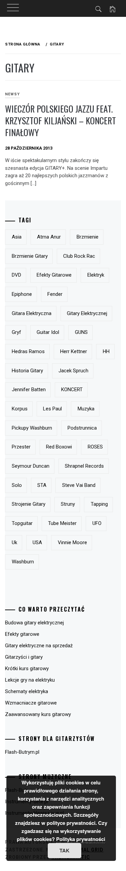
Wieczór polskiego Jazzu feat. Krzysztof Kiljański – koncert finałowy (60, 120)
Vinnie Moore (72, 542)
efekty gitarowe (54, 275)
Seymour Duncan (30, 466)
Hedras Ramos (28, 351)
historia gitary (27, 371)
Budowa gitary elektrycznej (34, 623)
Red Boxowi (59, 447)
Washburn (23, 562)
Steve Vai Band (78, 485)
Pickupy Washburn (32, 428)
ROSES (95, 447)
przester (21, 447)
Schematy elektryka (26, 691)
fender (54, 294)
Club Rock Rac (79, 256)
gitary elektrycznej (87, 313)
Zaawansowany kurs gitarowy (38, 714)
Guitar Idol (48, 332)
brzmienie (87, 237)
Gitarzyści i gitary (24, 657)
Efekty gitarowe (22, 634)
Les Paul (52, 409)
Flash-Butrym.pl (22, 752)
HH (106, 351)
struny (68, 504)
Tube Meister (62, 523)
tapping (99, 504)
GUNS (81, 332)
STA (41, 485)
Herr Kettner (73, 351)
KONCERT (72, 389)
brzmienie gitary (30, 256)
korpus (20, 409)
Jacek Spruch (73, 371)
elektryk (95, 275)
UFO (96, 523)
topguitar (22, 523)
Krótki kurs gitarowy (27, 668)
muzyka (86, 409)
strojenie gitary (28, 504)
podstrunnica (82, 428)
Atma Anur (49, 237)
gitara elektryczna (31, 313)
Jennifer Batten (29, 389)
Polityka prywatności (80, 839)
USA (37, 542)
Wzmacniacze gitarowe (31, 703)
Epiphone (22, 294)
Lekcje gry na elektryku (30, 680)
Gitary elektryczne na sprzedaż (39, 646)
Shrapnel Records (84, 466)
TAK (64, 850)
